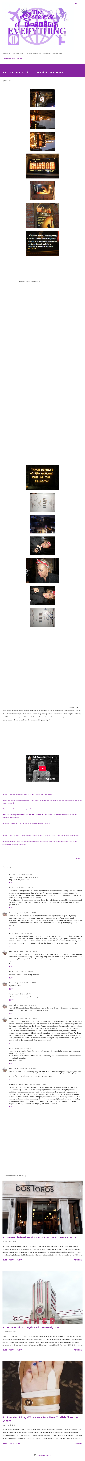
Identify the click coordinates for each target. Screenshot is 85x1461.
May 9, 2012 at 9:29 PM (28, 1069)
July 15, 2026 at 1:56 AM (38, 1084)
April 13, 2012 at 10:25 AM (23, 874)
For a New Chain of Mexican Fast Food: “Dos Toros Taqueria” (39, 1237)
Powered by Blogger (43, 1455)
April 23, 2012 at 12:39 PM (24, 972)
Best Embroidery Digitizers (18, 1084)
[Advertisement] (42, 1153)
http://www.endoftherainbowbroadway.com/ (16, 809)
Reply (11, 883)
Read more (78, 1260)
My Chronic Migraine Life (13, 58)
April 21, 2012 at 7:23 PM (28, 951)
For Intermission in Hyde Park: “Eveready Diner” (32, 1327)
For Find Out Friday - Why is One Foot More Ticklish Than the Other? (40, 1419)
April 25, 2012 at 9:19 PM (28, 983)
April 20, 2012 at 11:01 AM (24, 888)
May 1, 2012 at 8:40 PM (28, 1005)
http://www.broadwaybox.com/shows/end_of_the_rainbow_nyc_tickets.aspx (27, 794)
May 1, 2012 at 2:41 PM (23, 994)
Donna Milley (13, 913)
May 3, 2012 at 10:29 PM (28, 1018)
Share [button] (77, 859)
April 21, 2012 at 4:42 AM (23, 933)
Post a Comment (15, 1260)
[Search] (76, 3)
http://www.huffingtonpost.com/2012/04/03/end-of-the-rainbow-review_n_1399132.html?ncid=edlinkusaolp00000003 (40, 835)
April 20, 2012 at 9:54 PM (28, 913)
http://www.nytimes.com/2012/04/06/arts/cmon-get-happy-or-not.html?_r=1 (26, 823)
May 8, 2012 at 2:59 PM (23, 1048)
